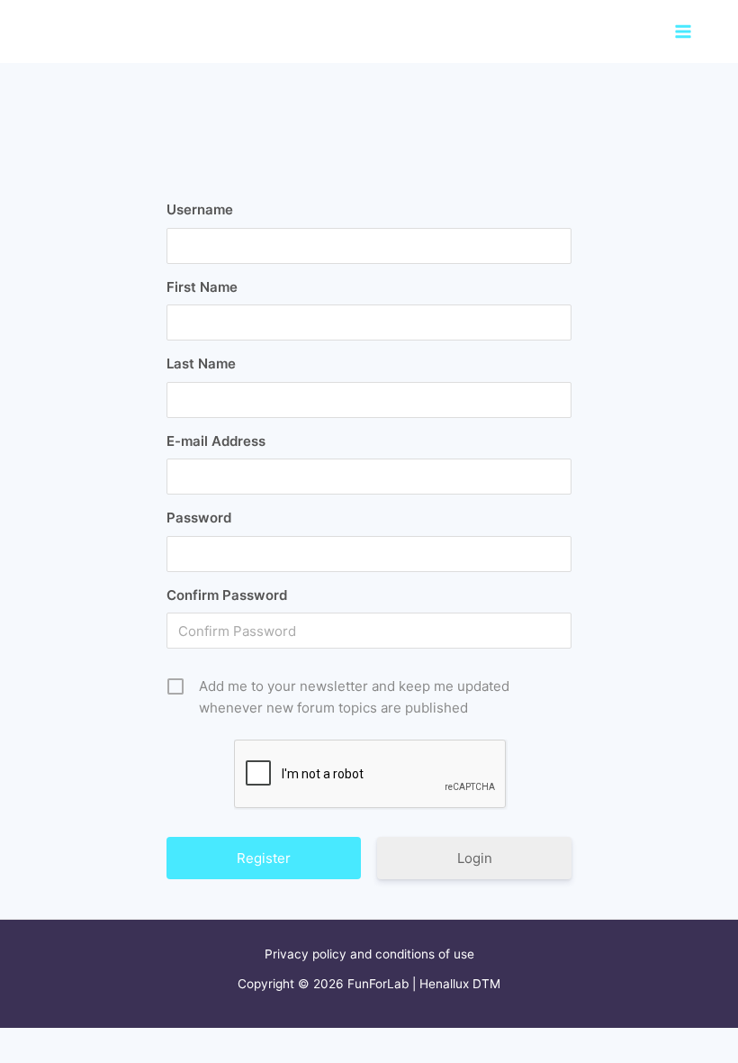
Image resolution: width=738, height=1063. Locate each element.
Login (474, 858)
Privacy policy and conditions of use (369, 954)
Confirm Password (226, 595)
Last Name (201, 363)
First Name (202, 286)
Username (199, 209)
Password (198, 517)
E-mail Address (216, 441)
